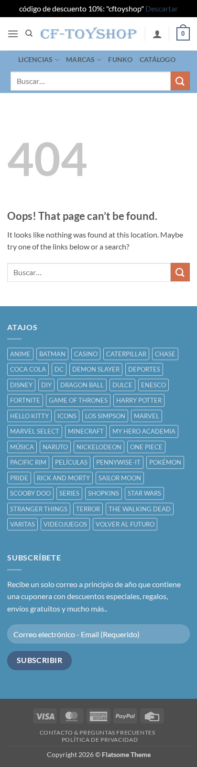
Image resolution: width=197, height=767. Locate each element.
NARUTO (55, 447)
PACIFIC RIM (28, 462)
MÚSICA (22, 447)
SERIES (69, 493)
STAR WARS (144, 493)
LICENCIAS (35, 59)
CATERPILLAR (126, 354)
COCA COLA (28, 369)
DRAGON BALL (82, 385)
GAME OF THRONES (78, 400)
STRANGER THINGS (38, 509)
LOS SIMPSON (105, 416)
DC (59, 369)
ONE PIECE (146, 447)
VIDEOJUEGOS (65, 524)
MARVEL (146, 416)
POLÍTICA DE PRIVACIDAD (100, 739)
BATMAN (52, 354)
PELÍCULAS (71, 462)
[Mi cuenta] (157, 33)
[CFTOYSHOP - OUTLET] (89, 34)
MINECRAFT (86, 431)
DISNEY (21, 385)
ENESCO (153, 385)
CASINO (86, 354)
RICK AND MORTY (63, 478)
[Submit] (180, 81)
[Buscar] (29, 33)
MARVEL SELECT (34, 431)
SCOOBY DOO (30, 493)
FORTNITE (25, 400)
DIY (46, 385)
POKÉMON (165, 462)
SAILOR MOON (119, 478)
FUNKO (120, 59)
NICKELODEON (99, 447)
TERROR (88, 509)
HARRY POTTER (139, 400)
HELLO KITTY (29, 416)
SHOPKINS (103, 493)
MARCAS (80, 59)
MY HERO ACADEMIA (143, 431)
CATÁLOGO (157, 59)
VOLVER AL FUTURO (125, 524)
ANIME (20, 354)
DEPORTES (144, 369)
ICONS (67, 416)
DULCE (122, 385)
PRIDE (19, 478)
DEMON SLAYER (96, 369)
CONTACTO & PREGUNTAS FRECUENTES (97, 732)
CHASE (165, 354)
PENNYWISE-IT (118, 462)
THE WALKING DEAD (140, 509)
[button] (13, 33)
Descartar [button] (161, 8)
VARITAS (22, 524)
